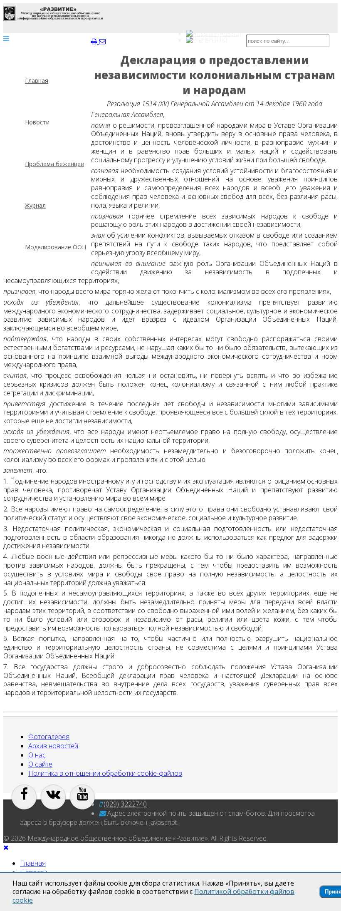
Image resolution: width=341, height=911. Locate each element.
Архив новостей (53, 745)
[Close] (6, 847)
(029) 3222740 (125, 804)
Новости (37, 122)
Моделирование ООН (55, 247)
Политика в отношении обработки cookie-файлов (105, 773)
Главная (36, 80)
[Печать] (95, 41)
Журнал (35, 205)
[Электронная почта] (102, 41)
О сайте (40, 764)
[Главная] (53, 13)
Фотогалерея (48, 736)
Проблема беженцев (54, 164)
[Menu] (6, 38)
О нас (37, 755)
